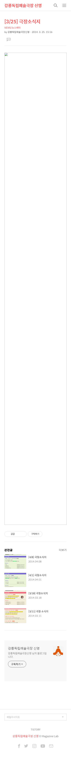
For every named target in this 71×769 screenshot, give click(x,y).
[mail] (51, 746)
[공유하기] (18, 534)
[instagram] (34, 746)
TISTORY (35, 729)
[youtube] (43, 746)
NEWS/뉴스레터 (12, 27)
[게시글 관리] (22, 534)
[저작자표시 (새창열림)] (44, 534)
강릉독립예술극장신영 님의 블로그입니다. (27, 654)
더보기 (63, 550)
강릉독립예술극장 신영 (23, 5)
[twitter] (26, 746)
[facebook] (19, 746)
